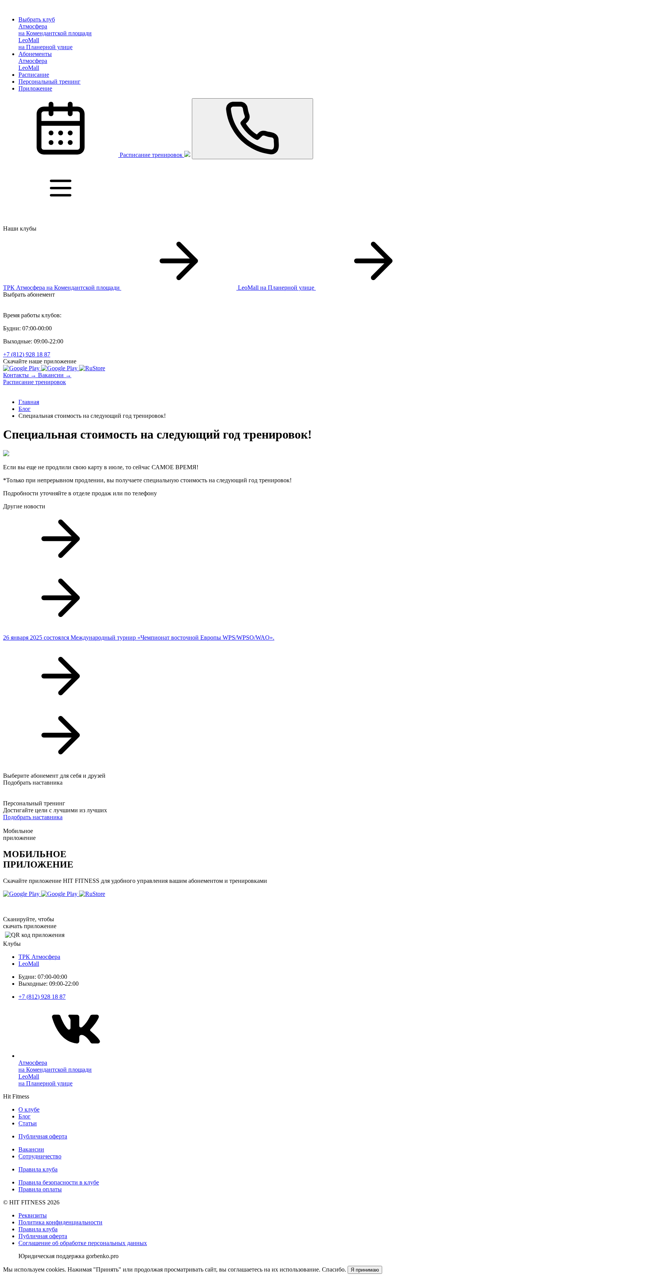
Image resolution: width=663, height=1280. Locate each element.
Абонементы (35, 54)
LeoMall (28, 963)
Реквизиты (32, 1215)
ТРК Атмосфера (39, 956)
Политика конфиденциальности (60, 1222)
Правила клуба (38, 1169)
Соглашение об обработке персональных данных (82, 1243)
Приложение (35, 88)
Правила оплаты (40, 1189)
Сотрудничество (39, 1156)
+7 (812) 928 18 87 (26, 354)
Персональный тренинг (49, 81)
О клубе (29, 1109)
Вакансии (31, 1149)
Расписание (33, 74)
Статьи (27, 1123)
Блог (24, 1116)
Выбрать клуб (36, 19)
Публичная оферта (42, 1136)
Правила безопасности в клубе (58, 1182)
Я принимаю (365, 1270)
